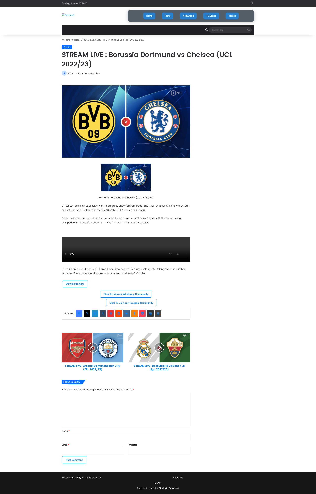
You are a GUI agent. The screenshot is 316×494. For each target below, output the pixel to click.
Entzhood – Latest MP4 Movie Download (158, 488)
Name (66, 431)
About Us (178, 477)
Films (167, 15)
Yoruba (232, 15)
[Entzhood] (68, 15)
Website (133, 444)
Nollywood (188, 15)
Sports (75, 39)
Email (65, 444)
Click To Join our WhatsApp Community (126, 294)
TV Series (211, 15)
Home (149, 15)
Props (70, 73)
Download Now (75, 283)
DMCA (158, 482)
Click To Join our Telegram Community (131, 302)
